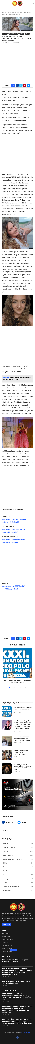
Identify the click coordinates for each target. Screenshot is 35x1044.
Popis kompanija (7, 951)
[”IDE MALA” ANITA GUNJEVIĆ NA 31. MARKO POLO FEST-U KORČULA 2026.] (7, 768)
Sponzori (18, 867)
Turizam (18, 875)
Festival (5, 33)
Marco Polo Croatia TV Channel (18, 859)
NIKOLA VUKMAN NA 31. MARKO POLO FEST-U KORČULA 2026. (22, 752)
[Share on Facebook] (17, 85)
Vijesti (27, 33)
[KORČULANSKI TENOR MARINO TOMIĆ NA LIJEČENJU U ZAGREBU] (7, 741)
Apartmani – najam (18, 847)
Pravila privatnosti (7, 939)
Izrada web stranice (7, 948)
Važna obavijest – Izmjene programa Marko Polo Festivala (23, 709)
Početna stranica (6, 12)
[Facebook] (17, 1037)
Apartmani (18, 843)
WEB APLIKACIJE (25, 1032)
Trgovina (18, 871)
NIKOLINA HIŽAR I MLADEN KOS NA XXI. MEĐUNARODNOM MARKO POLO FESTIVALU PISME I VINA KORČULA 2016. (17, 1021)
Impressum (5, 942)
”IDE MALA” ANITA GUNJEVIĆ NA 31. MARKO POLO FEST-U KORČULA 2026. (22, 767)
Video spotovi (18, 879)
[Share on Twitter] (21, 85)
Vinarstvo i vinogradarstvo (18, 887)
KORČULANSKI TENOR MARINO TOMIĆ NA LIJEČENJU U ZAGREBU (22, 738)
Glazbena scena (13, 33)
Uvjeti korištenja (6, 936)
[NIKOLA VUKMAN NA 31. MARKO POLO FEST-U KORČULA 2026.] (7, 755)
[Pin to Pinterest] (24, 85)
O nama (5, 930)
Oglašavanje (5, 933)
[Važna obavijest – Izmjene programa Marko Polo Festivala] (17, 663)
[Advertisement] (17, 62)
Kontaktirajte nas (7, 945)
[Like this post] (13, 85)
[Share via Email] (28, 85)
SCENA (21, 33)
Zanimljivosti (18, 891)
